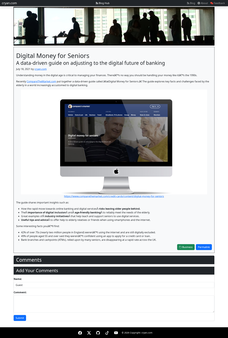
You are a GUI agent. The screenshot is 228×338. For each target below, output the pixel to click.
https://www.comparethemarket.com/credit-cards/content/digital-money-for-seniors (114, 196)
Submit (20, 318)
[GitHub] (98, 332)
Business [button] (187, 247)
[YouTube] (116, 332)
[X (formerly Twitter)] (89, 332)
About (204, 3)
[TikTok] (107, 332)
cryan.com (9, 3)
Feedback (219, 3)
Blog (192, 3)
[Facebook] (80, 332)
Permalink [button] (204, 247)
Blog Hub (104, 3)
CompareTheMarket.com (41, 81)
